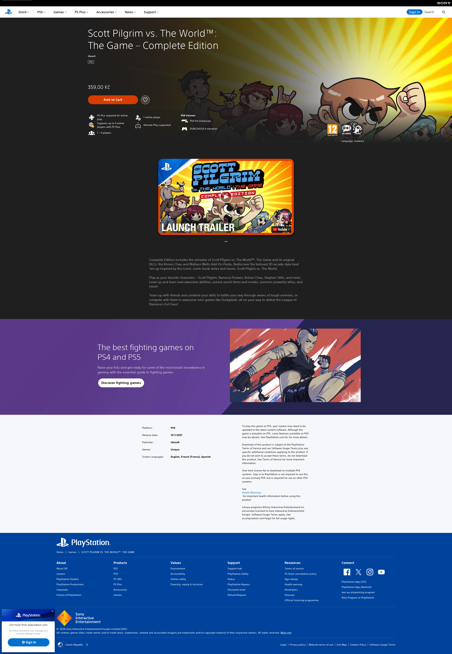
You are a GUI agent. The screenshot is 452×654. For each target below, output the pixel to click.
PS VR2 (117, 579)
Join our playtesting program (358, 592)
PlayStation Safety (238, 573)
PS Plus (80, 12)
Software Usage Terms (382, 644)
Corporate (62, 589)
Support (150, 12)
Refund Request (237, 595)
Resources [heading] (293, 563)
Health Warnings (251, 492)
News (129, 12)
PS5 (40, 12)
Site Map (342, 644)
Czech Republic (74, 644)
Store (22, 12)
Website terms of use (321, 644)
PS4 (116, 573)
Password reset (236, 589)
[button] (226, 197)
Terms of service (294, 568)
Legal (283, 644)
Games (58, 12)
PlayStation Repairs (239, 584)
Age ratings (291, 579)
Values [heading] (176, 563)
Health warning (293, 584)
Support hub (235, 568)
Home (59, 552)
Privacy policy (297, 644)
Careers (60, 573)
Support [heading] (234, 563)
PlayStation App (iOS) (354, 581)
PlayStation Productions (70, 584)
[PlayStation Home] (8, 12)
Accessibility (178, 573)
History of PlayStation (68, 595)
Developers (291, 589)
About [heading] (61, 563)
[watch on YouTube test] (281, 229)
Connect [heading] (348, 563)
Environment (178, 568)
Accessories (105, 12)
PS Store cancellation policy (300, 573)
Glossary (290, 595)
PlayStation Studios (67, 579)
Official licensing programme (302, 600)
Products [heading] (120, 563)
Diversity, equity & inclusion (187, 584)
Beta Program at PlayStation (358, 597)
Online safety (178, 579)
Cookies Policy (358, 644)
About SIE (62, 568)
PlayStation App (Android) (356, 587)
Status (231, 579)
